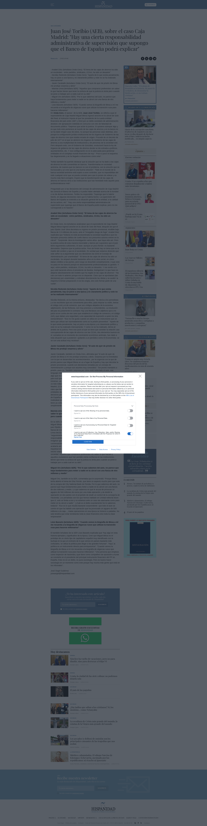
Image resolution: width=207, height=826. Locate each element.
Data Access (103, 449)
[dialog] (103, 413)
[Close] (141, 377)
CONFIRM (88, 442)
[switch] (130, 410)
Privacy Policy (115, 449)
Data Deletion (91, 449)
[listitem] (103, 406)
